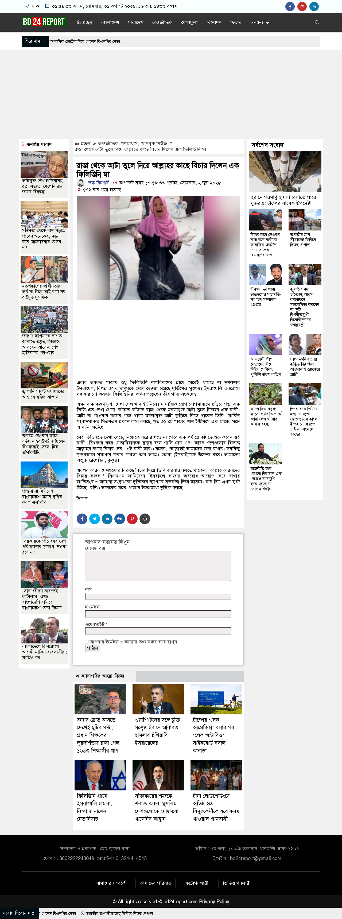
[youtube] (303, 7)
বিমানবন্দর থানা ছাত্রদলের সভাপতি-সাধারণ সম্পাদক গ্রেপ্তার (266, 297)
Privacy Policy (214, 902)
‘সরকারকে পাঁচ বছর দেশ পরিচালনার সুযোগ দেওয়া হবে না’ (44, 546)
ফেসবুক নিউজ (154, 143)
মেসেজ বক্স (95, 548)
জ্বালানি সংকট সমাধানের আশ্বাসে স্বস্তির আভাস (43, 394)
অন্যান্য (256, 22)
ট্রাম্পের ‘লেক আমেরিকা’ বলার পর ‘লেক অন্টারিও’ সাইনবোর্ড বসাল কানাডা (213, 735)
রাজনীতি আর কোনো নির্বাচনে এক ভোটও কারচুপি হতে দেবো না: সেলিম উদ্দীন (266, 479)
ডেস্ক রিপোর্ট (97, 183)
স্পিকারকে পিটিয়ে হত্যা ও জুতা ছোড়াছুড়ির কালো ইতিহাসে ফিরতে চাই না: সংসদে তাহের (304, 421)
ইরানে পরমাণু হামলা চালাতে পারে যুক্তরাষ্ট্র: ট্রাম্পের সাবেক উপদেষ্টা (283, 200)
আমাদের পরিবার (155, 883)
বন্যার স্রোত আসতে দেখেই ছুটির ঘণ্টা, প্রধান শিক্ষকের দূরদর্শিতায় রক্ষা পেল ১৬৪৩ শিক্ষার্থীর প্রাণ (98, 735)
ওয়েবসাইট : (96, 624)
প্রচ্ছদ (86, 22)
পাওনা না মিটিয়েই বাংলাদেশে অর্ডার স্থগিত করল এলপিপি (42, 496)
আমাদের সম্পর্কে (111, 883)
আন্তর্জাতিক (162, 22)
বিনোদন (214, 22)
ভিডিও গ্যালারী (237, 883)
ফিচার (236, 22)
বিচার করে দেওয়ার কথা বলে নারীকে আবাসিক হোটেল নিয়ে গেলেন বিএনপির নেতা (265, 245)
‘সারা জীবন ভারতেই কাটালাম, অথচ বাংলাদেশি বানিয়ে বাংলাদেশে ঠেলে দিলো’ (42, 599)
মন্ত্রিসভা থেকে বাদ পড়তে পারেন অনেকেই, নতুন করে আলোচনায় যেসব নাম (43, 239)
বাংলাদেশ (110, 22)
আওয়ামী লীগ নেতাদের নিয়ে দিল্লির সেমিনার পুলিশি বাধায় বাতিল (266, 367)
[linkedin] (314, 7)
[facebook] (291, 7)
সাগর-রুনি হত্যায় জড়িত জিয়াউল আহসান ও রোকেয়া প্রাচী (305, 367)
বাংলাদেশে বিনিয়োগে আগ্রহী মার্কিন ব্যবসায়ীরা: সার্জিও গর (44, 652)
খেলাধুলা (189, 22)
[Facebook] (82, 519)
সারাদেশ (135, 22)
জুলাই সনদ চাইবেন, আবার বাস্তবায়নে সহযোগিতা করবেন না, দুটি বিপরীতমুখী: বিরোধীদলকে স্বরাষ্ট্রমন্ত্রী (304, 307)
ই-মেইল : (93, 607)
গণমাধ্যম (129, 143)
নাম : (90, 589)
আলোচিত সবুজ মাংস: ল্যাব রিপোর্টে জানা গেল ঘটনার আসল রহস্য (266, 416)
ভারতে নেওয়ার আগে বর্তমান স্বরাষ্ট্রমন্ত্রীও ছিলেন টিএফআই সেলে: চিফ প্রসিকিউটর (43, 444)
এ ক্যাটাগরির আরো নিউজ (100, 676)
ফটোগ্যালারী (196, 883)
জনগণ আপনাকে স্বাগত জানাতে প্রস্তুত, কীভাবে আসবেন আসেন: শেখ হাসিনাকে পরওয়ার (42, 344)
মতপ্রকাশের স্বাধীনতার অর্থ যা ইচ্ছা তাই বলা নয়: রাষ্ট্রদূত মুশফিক (44, 291)
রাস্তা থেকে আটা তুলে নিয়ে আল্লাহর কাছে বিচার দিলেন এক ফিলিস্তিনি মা (140, 149)
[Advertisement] (171, 95)
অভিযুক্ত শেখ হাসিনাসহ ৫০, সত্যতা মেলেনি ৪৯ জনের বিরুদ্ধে (42, 186)
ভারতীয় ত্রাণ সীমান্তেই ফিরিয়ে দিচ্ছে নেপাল (303, 240)
